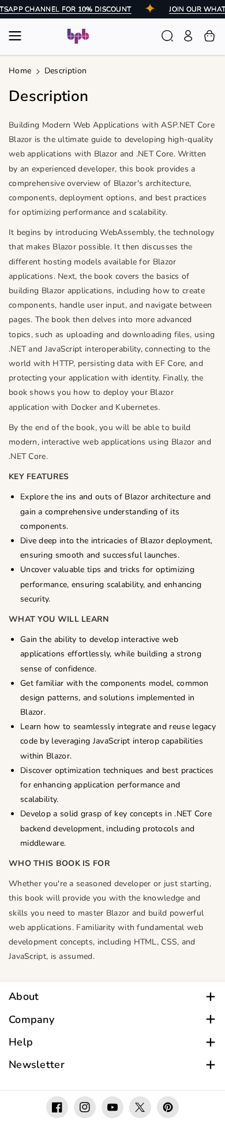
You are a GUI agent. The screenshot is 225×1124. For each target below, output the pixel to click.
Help (21, 1042)
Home (20, 70)
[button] (18, 36)
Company (31, 1019)
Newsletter (37, 1064)
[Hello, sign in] (188, 36)
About (24, 996)
